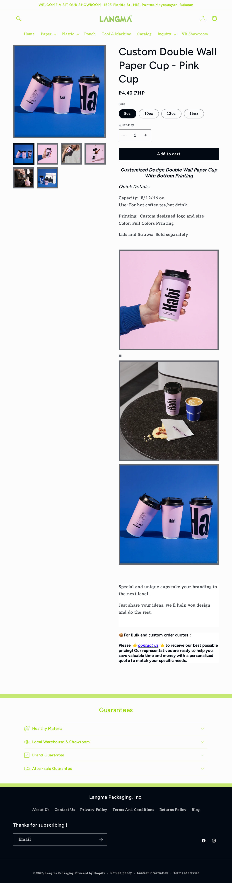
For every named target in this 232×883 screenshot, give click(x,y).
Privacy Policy (93, 810)
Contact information (152, 873)
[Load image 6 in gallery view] (47, 178)
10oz (148, 113)
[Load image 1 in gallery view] (23, 154)
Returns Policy (173, 810)
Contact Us (65, 810)
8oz (127, 113)
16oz (193, 113)
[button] (19, 18)
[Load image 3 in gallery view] (71, 154)
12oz (171, 113)
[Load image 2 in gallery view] (47, 154)
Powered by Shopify (90, 873)
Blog (196, 810)
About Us (41, 810)
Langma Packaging (59, 873)
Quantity (126, 125)
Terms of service (186, 873)
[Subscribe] (101, 839)
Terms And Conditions (133, 810)
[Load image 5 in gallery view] (23, 178)
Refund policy (121, 873)
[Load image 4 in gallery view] (95, 154)
